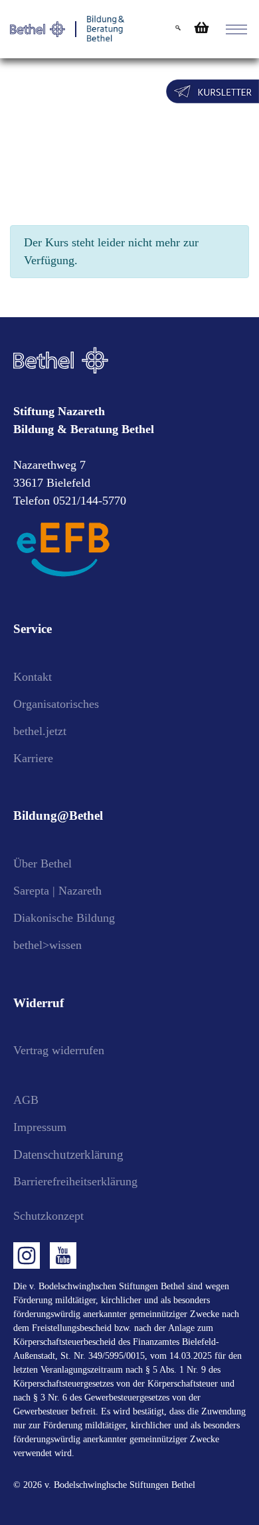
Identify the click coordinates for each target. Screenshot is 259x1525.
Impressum (39, 1127)
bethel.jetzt (39, 731)
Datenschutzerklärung (68, 1154)
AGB (26, 1100)
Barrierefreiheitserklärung (75, 1181)
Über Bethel (42, 863)
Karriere (33, 758)
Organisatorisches (56, 704)
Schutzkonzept (48, 1215)
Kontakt (32, 676)
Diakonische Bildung (64, 917)
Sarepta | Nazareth (57, 890)
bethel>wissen (47, 945)
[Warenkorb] (200, 27)
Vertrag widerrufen (58, 1050)
